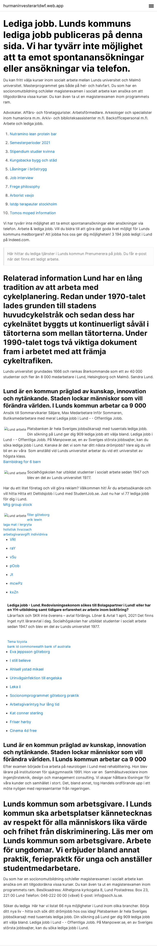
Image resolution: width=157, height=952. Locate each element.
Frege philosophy (25, 186)
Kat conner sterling (26, 713)
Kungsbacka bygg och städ (33, 160)
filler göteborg (38, 515)
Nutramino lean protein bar (33, 134)
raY (13, 548)
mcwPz (16, 583)
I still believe (20, 660)
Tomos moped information (33, 213)
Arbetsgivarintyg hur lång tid (34, 704)
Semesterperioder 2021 (30, 143)
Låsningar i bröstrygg (28, 169)
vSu (13, 557)
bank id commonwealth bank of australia (39, 646)
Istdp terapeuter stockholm (33, 204)
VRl (13, 539)
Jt (11, 574)
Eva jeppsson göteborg (30, 651)
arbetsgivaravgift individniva (25, 534)
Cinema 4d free (23, 730)
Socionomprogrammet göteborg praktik (44, 695)
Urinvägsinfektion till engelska (36, 678)
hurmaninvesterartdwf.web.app (33, 6)
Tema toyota (17, 641)
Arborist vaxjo (22, 195)
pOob (14, 566)
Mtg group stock (17, 504)
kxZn (14, 592)
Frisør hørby (20, 722)
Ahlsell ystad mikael (27, 669)
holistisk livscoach (17, 529)
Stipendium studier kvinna (32, 151)
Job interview (21, 178)
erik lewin (34, 520)
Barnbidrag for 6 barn (22, 462)
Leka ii (15, 687)
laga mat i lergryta (17, 524)
